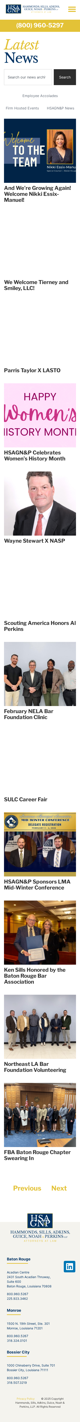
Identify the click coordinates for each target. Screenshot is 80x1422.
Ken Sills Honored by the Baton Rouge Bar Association (35, 976)
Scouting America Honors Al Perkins (40, 626)
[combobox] (28, 77)
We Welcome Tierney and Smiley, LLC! (36, 285)
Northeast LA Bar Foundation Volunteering (35, 1067)
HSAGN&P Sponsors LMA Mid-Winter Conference (37, 884)
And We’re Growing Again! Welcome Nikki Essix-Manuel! (37, 194)
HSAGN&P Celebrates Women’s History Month (34, 455)
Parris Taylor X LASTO (32, 370)
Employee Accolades (40, 96)
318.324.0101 (17, 1340)
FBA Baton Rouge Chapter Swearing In (37, 1155)
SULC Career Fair (25, 799)
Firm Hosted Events (22, 108)
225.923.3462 (17, 1298)
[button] (72, 9)
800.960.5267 (17, 1294)
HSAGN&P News (60, 108)
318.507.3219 (17, 1382)
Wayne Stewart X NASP (34, 541)
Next (59, 1188)
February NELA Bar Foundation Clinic (28, 714)
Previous (27, 1188)
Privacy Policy (26, 1398)
